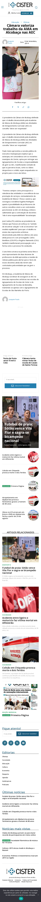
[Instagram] (10, 743)
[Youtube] (23, 743)
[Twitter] (18, 107)
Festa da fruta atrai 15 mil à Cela (10, 360)
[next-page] (34, 400)
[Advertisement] (20, 329)
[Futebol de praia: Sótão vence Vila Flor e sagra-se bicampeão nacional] (20, 549)
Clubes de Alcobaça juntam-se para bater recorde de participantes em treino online (19, 834)
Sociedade (6, 615)
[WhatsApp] (28, 107)
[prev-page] (30, 400)
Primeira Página (17, 486)
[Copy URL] (23, 107)
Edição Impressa (9, 712)
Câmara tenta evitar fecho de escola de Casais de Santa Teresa (29, 361)
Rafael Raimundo (11, 445)
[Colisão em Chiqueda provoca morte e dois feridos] (33, 471)
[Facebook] (12, 107)
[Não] (38, 895)
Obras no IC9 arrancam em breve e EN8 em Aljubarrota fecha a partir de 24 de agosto (13, 515)
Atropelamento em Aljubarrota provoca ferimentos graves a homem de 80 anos (14, 500)
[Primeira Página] (33, 486)
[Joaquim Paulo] (5, 42)
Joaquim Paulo (11, 42)
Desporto (6, 565)
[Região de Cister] (20, 4)
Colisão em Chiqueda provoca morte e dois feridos (14, 471)
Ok (21, 898)
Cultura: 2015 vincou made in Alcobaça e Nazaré (18, 849)
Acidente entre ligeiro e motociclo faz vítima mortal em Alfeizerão (13, 457)
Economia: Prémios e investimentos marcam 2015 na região (20, 857)
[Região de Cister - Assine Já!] (20, 182)
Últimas (26, 22)
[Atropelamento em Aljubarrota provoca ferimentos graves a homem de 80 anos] (33, 500)
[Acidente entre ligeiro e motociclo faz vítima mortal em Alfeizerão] (33, 456)
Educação (15, 22)
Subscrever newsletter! (29, 734)
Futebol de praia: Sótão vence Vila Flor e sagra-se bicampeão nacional (19, 432)
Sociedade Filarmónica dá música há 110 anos (20, 841)
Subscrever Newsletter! (22, 386)
